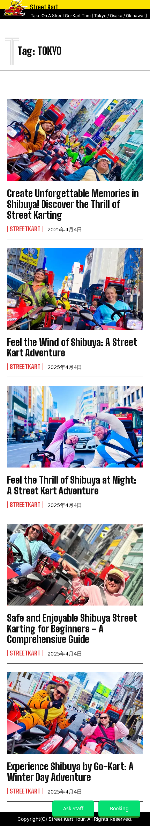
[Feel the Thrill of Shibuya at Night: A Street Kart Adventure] (75, 427)
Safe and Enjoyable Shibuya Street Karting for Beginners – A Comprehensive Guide (72, 628)
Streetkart (25, 229)
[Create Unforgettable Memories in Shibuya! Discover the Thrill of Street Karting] (75, 140)
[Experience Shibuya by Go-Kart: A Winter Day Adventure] (75, 713)
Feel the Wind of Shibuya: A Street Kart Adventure (72, 347)
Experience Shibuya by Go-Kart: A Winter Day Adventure (70, 771)
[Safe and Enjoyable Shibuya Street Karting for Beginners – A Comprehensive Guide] (75, 565)
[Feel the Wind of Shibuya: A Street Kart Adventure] (75, 289)
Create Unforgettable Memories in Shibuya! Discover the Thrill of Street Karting (73, 204)
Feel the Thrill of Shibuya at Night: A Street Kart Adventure (71, 485)
